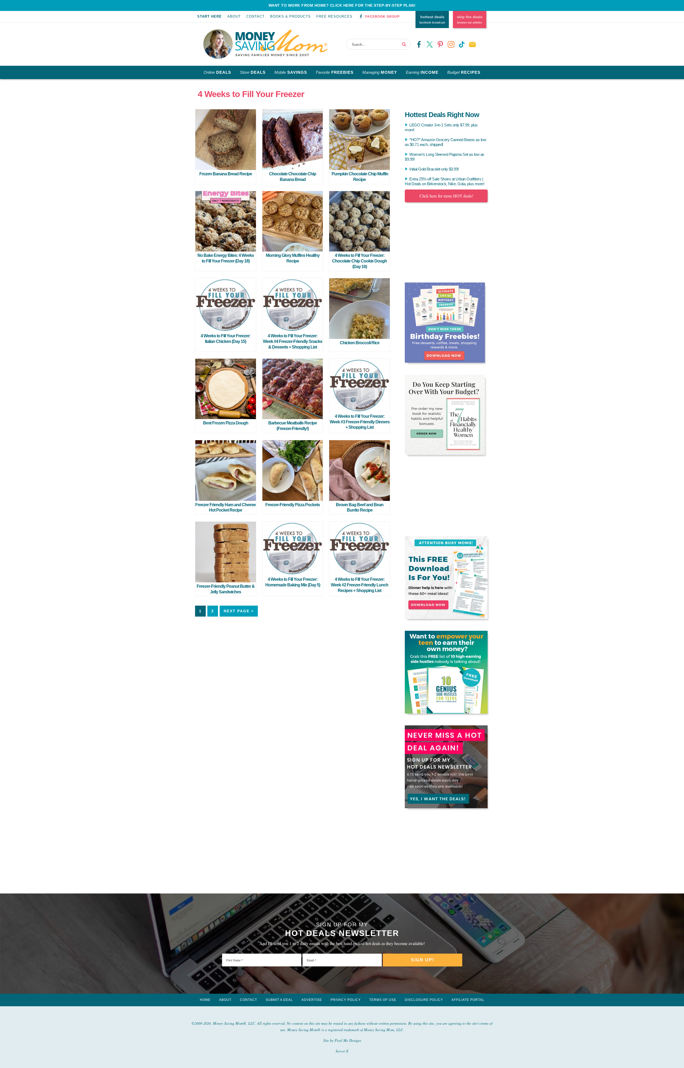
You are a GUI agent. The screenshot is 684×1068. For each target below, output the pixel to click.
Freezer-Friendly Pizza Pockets (292, 504)
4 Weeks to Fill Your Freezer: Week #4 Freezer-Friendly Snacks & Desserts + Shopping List (292, 341)
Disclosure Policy (424, 1000)
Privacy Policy (346, 1000)
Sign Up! (422, 960)
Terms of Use (382, 1000)
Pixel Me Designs (348, 1040)
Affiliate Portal (468, 1000)
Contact (255, 16)
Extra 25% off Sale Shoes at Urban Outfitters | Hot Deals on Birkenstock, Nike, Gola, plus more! (444, 181)
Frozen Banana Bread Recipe (225, 174)
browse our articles (470, 19)
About (234, 16)
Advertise (311, 1000)
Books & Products (290, 16)
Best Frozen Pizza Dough (225, 423)
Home (205, 1000)
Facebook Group (382, 16)
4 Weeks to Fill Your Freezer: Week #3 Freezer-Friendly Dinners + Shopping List (360, 422)
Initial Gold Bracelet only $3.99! (434, 169)
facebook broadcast (432, 19)
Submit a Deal (279, 1000)
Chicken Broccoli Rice (359, 342)
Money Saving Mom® (281, 42)
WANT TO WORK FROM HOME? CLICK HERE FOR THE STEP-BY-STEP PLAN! (342, 5)
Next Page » (239, 611)
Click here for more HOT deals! (446, 196)
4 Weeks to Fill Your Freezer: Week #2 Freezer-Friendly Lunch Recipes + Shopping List (359, 585)
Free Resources (334, 16)
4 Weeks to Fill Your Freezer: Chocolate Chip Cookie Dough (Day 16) (359, 261)
